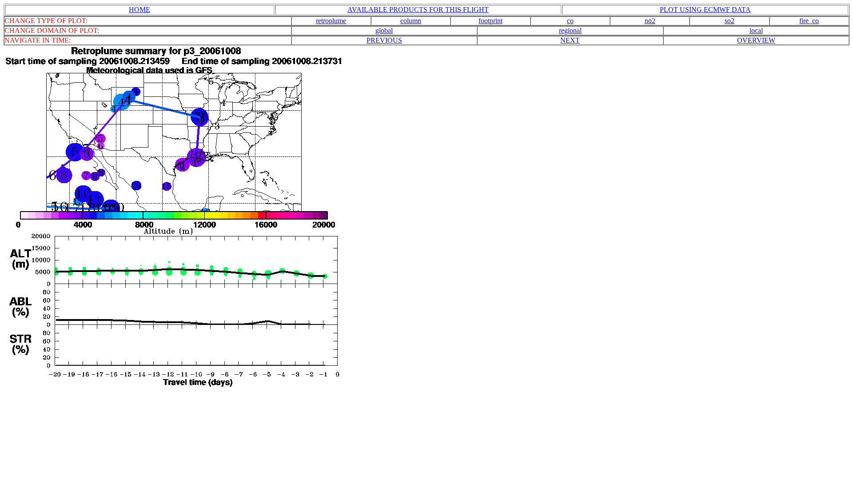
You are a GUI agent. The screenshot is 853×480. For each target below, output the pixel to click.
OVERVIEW (756, 40)
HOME (139, 9)
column (410, 20)
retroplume (331, 20)
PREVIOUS (384, 40)
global (384, 30)
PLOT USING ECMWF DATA (705, 9)
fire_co (809, 20)
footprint (490, 20)
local (756, 30)
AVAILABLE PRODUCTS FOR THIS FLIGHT (418, 9)
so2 (729, 20)
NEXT (570, 40)
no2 (650, 20)
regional (570, 30)
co (570, 20)
